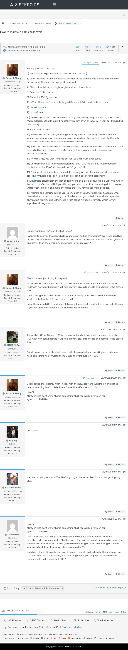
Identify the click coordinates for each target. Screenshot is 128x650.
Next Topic (118, 587)
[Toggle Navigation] (54, 5)
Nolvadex (43, 107)
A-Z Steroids (24, 4)
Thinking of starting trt (74, 627)
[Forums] (3, 23)
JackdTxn (24, 50)
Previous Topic (103, 587)
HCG (32, 102)
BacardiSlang (13, 78)
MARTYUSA (13, 345)
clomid (33, 107)
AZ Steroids (76, 646)
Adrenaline (13, 241)
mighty (13, 440)
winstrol (34, 180)
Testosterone (34, 153)
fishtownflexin (13, 487)
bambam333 (36, 627)
